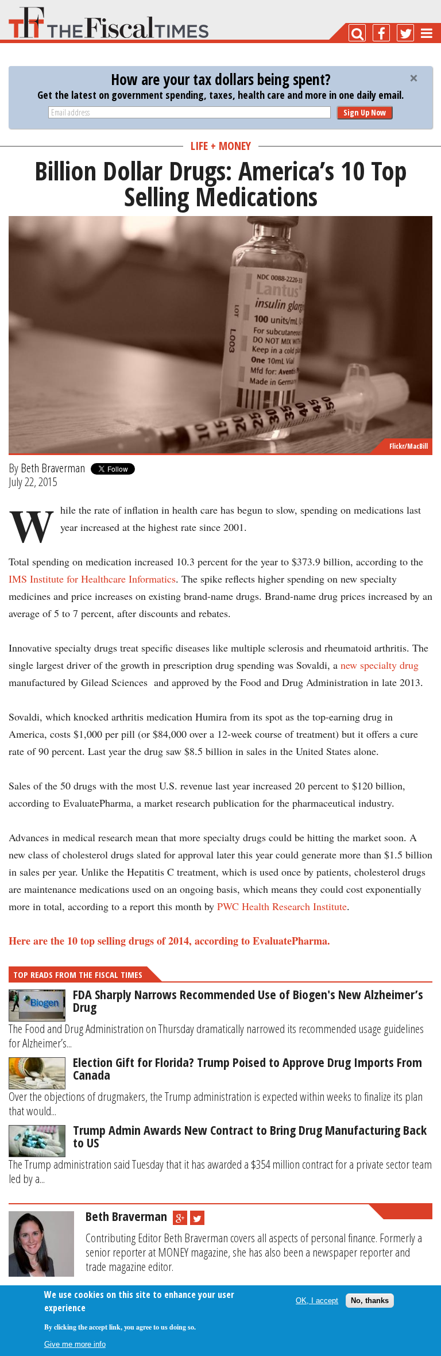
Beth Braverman (53, 468)
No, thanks (370, 1300)
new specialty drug (380, 665)
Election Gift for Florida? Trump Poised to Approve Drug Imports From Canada (247, 1068)
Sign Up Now (364, 112)
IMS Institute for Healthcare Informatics (92, 578)
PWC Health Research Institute (282, 906)
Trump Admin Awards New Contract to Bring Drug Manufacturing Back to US (250, 1136)
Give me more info (75, 1344)
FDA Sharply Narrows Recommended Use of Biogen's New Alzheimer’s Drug (248, 1000)
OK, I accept (317, 1300)
